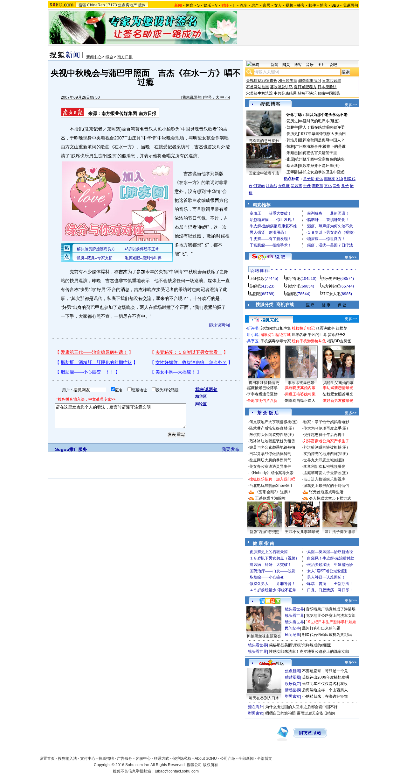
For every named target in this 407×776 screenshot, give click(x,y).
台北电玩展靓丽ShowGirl (270, 485)
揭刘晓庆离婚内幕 (300, 388)
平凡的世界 (317, 334)
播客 (301, 5)
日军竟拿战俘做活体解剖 (270, 454)
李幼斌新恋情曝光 (338, 388)
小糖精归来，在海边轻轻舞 (325, 696)
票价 (336, 185)
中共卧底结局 (285, 93)
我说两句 (350, 5)
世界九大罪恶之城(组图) (323, 460)
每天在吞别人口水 (264, 698)
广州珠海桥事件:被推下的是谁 (320, 146)
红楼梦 (341, 328)
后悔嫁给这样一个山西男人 (325, 690)
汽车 (243, 5)
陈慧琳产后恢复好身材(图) (271, 428)
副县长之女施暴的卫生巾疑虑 (320, 172)
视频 (289, 5)
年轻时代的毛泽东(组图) (319, 121)
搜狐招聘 (106, 758)
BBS (335, 5)
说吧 (333, 64)
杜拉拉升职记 (303, 328)
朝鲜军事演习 (309, 80)
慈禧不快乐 (307, 93)
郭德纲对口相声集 (275, 328)
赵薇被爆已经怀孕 (262, 388)
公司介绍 (227, 758)
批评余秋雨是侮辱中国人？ (322, 140)
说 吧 (280, 257)
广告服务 (124, 758)
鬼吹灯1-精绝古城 (275, 334)
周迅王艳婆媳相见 (300, 394)
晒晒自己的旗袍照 (280, 713)
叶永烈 (271, 185)
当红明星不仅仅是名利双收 (325, 683)
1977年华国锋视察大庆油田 (322, 134)
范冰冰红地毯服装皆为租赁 (272, 441)
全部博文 (264, 758)
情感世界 (292, 690)
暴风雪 (296, 185)
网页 (286, 64)
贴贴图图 (292, 677)
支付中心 (87, 758)
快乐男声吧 (330, 278)
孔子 (345, 185)
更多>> (351, 105)
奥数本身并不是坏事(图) (319, 165)
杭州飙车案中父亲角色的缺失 (320, 159)
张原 (290, 159)
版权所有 (210, 765)
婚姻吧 (291, 294)
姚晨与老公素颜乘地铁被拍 (272, 447)
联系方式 (161, 758)
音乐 (310, 64)
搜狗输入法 (67, 758)
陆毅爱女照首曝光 (338, 394)
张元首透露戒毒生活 (326, 492)
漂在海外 (255, 707)
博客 (324, 5)
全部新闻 (246, 758)
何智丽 (259, 185)
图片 (321, 64)
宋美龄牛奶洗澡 (259, 93)
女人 (278, 5)
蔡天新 (292, 165)
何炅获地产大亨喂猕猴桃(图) (273, 422)
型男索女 (292, 696)
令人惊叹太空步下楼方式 (330, 498)
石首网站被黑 (257, 87)
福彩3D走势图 (339, 341)
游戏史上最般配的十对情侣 (326, 485)
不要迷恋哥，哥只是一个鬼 (325, 671)
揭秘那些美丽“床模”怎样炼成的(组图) (300, 645)
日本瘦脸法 (327, 87)
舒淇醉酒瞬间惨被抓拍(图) (325, 447)
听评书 (253, 328)
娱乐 (207, 5)
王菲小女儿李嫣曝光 (302, 532)
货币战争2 (336, 334)
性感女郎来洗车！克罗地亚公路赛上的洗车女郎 (309, 651)
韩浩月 (292, 140)
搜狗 (142, 5)
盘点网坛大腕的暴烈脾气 (270, 460)
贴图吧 (255, 294)
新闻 (274, 64)
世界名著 (299, 334)
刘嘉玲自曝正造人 (300, 400)
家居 (266, 5)
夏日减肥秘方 (305, 87)
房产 (255, 5)
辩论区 (201, 404)
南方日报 (125, 57)
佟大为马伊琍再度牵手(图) (325, 428)
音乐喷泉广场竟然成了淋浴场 (330, 609)
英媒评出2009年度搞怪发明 (325, 677)
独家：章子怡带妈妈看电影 (326, 422)
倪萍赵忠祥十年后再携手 (324, 434)
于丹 (307, 185)
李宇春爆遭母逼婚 (262, 394)
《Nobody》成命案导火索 (271, 473)
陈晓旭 (317, 185)
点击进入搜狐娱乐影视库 (324, 479)
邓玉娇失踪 (287, 80)
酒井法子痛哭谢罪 (340, 532)
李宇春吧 (292, 278)
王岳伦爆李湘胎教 (270, 498)
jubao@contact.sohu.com (177, 771)
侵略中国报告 (329, 93)
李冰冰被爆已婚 (301, 383)
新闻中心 (93, 57)
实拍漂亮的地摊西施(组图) (325, 454)
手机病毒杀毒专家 (275, 341)
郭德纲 (329, 178)
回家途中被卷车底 (264, 173)
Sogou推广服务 (71, 449)
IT (234, 5)
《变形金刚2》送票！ (273, 492)
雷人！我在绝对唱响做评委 (322, 127)
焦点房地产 (127, 5)
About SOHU (206, 758)
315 (339, 178)
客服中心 (143, 758)
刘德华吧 (292, 286)
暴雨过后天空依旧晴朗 (316, 713)
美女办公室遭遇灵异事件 (270, 466)
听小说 (253, 334)
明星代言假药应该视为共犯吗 (327, 634)
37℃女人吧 (331, 294)
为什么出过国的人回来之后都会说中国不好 (301, 707)
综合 (109, 57)
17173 (111, 5)
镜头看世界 (294, 609)
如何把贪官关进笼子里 (318, 153)
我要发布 (230, 449)
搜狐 (82, 5)
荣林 (290, 146)
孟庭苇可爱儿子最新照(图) (325, 473)
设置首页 (47, 758)
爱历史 (292, 121)
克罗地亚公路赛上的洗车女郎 (330, 615)
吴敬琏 (284, 185)
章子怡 (308, 178)
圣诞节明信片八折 (262, 400)
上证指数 (257, 278)
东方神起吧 (330, 286)
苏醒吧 (255, 286)
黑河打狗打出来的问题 (321, 628)
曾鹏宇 (292, 127)
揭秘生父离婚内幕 (338, 383)
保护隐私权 (181, 758)
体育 (189, 5)
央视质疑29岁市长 (261, 80)
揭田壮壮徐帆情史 (264, 383)
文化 (328, 185)
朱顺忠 (292, 153)
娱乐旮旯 (292, 683)
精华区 (201, 396)
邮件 (312, 5)
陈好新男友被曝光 (338, 400)
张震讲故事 (325, 328)
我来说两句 (191, 97)
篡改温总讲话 (281, 87)
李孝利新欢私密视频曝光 (324, 466)
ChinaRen (96, 5)
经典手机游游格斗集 (309, 341)
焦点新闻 (292, 671)
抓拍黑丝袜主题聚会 (264, 636)
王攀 (290, 172)
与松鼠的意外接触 (264, 141)
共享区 (253, 341)
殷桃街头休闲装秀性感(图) (271, 434)
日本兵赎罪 (331, 80)
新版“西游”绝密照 (264, 532)
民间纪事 (292, 628)
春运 (319, 178)
